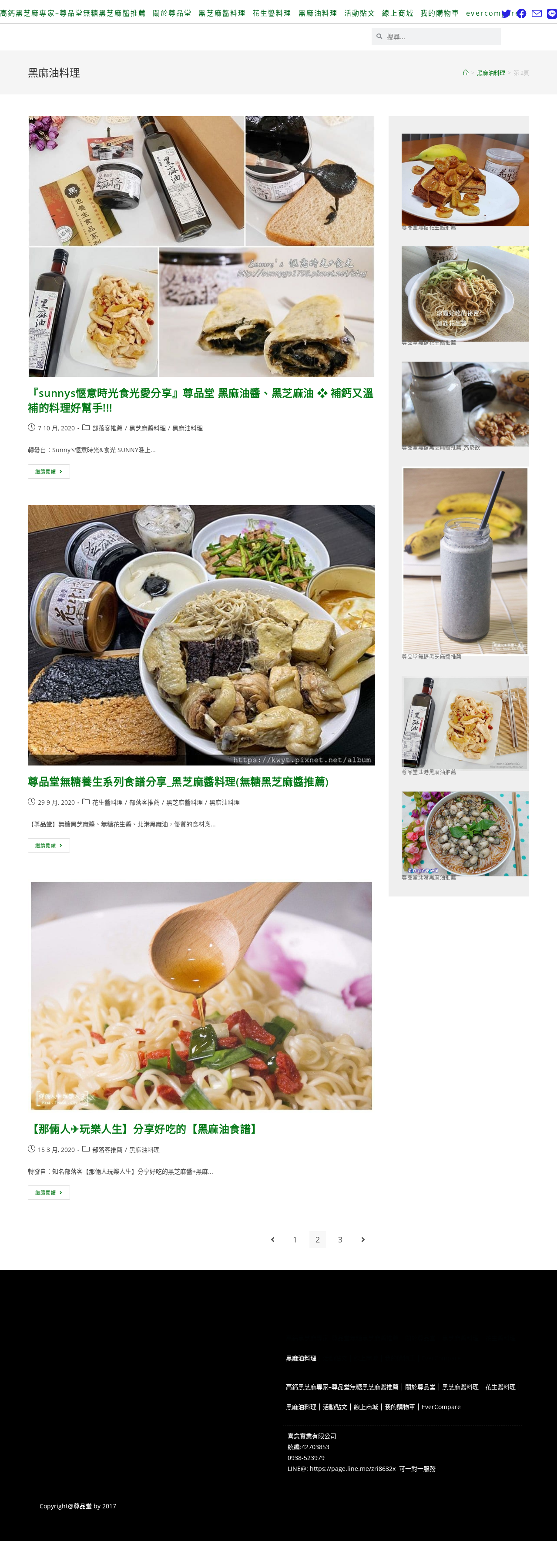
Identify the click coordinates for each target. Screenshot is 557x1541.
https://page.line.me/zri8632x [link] (353, 1468)
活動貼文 (360, 13)
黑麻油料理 (318, 13)
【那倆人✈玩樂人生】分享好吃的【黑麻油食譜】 (145, 1128)
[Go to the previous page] (272, 1239)
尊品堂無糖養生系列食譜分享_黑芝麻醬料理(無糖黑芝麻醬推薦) (178, 781)
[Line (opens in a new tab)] (550, 14)
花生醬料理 (272, 13)
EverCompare (493, 13)
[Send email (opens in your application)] (536, 14)
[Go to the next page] (363, 1239)
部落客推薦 (107, 428)
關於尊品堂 (172, 13)
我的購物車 (440, 13)
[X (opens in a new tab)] (506, 14)
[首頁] (466, 73)
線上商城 (397, 13)
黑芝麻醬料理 (222, 13)
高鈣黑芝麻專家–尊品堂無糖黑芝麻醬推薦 (73, 13)
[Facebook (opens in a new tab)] (521, 14)
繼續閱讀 (52, 469)
